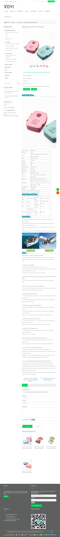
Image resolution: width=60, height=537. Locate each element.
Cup (7, 36)
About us (12, 11)
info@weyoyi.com (11, 110)
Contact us (8, 16)
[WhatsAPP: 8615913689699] (57, 189)
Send (27, 426)
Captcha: (33, 497)
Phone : (24, 395)
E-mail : (24, 400)
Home (6, 11)
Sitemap (45, 531)
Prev (25, 47)
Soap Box (7, 75)
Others (6, 78)
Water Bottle (8, 67)
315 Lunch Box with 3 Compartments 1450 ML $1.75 (30, 380)
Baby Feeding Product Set (12, 32)
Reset (38, 426)
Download (34, 11)
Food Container (8, 53)
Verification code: (26, 419)
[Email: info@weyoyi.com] (57, 192)
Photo (40, 11)
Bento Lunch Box (10, 46)
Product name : (26, 389)
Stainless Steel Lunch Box (12, 48)
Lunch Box (19, 22)
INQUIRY (27, 89)
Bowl (7, 34)
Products (20, 11)
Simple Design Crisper (11, 61)
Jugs (6, 69)
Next (53, 47)
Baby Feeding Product (10, 30)
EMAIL (34, 89)
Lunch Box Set (9, 50)
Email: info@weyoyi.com (11, 1)
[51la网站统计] (50, 531)
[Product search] (18, 83)
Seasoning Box (8, 72)
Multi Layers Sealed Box (11, 59)
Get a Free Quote (51, 1)
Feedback (47, 11)
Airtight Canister (8, 64)
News (26, 11)
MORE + (6, 496)
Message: (24, 406)
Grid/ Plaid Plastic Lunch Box (30, 22)
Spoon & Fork (9, 38)
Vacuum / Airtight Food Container (11, 56)
